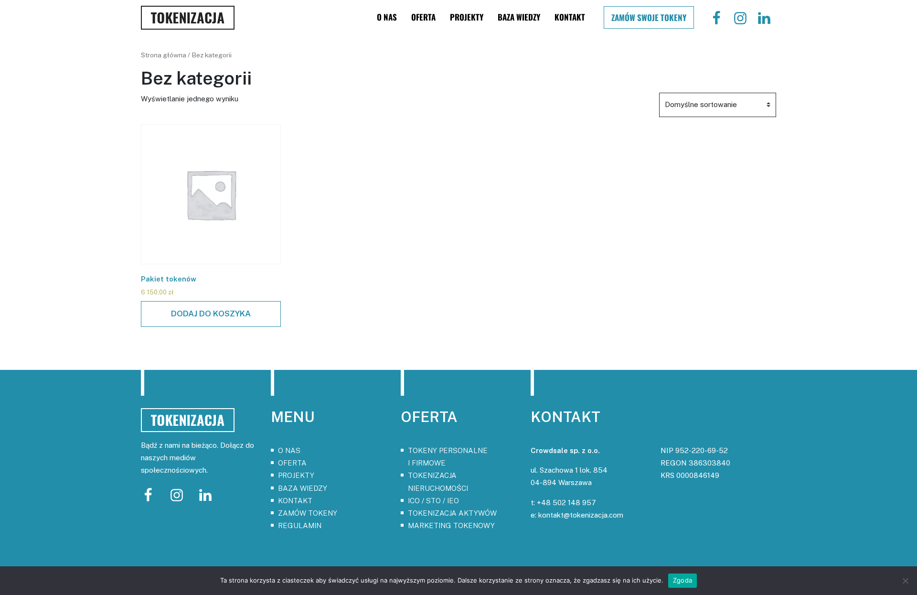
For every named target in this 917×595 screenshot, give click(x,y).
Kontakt (569, 17)
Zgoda (682, 580)
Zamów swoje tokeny (648, 17)
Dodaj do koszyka (211, 313)
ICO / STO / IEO (433, 501)
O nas (387, 17)
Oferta (423, 17)
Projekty (466, 17)
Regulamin (299, 525)
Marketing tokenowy (451, 525)
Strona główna (163, 55)
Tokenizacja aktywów (452, 513)
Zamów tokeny (307, 513)
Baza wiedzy (519, 17)
